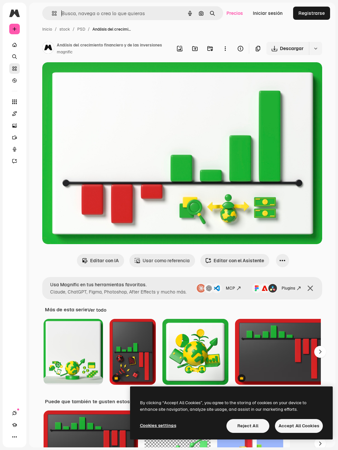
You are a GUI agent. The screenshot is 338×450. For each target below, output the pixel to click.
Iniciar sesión (268, 13)
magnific (65, 52)
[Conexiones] (14, 413)
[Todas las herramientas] (14, 102)
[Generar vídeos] (14, 137)
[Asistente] (14, 161)
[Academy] (14, 425)
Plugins (288, 288)
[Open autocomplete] (52, 13)
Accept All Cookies (299, 426)
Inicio (47, 29)
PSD (81, 29)
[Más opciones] (225, 48)
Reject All (247, 426)
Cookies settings (158, 425)
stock (64, 29)
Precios (234, 13)
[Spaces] (14, 113)
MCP (230, 288)
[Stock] (14, 68)
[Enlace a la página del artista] (48, 49)
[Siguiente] (320, 352)
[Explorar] (14, 80)
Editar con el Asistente (239, 261)
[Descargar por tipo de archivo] (315, 48)
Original (84, 75)
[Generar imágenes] (14, 125)
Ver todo (96, 310)
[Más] (14, 437)
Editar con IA (104, 261)
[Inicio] (14, 45)
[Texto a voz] (14, 149)
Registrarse (311, 13)
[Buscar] (14, 56)
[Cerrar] (310, 288)
